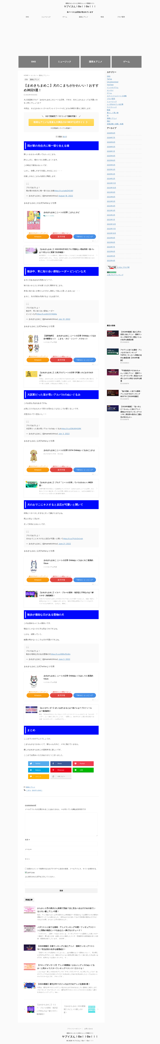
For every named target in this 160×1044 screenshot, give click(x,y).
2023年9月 (111, 192)
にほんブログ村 (123, 267)
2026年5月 (111, 147)
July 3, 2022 (64, 433)
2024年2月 (111, 179)
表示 (64, 137)
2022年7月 (111, 247)
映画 (102, 17)
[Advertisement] (80, 36)
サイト (27, 859)
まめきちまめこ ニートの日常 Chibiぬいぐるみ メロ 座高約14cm (68, 677)
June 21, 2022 (64, 543)
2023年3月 (111, 210)
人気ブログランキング (115, 275)
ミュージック (46, 17)
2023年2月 (111, 215)
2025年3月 (111, 169)
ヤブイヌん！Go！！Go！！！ (80, 6)
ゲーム (65, 17)
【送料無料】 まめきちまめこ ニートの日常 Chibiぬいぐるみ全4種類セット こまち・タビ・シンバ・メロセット (69, 337)
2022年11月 (111, 229)
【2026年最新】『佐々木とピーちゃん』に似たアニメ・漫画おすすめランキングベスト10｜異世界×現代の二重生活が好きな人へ (131, 412)
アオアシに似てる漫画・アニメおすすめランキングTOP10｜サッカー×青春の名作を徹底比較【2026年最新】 (131, 355)
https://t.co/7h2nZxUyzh (73, 538)
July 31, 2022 (64, 319)
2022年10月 (111, 233)
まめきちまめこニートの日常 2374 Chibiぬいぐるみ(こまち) (69, 450)
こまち (28, 790)
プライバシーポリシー (74, 1029)
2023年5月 (111, 201)
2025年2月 (111, 174)
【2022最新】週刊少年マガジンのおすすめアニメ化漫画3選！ (63, 984)
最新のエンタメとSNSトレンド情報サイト (80, 1033)
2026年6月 (111, 142)
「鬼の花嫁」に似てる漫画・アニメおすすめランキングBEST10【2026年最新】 (131, 393)
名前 (27, 840)
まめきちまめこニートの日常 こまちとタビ (61, 212)
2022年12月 (111, 224)
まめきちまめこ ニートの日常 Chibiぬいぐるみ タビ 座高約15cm (68, 561)
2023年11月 (111, 183)
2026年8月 (111, 133)
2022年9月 (111, 238)
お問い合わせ (88, 1029)
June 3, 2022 (64, 659)
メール (28, 849)
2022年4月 (111, 260)
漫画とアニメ (83, 17)
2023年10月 (111, 188)
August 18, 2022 (65, 196)
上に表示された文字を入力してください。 (40, 877)
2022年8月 (111, 242)
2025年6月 (111, 160)
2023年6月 (111, 197)
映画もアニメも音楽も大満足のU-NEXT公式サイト (59, 122)
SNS (27, 17)
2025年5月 (111, 165)
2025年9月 (111, 156)
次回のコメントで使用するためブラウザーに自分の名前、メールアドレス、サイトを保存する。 (62, 869)
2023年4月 (111, 206)
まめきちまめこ (37, 790)
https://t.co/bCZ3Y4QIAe (47, 314)
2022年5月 (111, 256)
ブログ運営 (121, 17)
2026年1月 (111, 151)
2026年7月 (111, 138)
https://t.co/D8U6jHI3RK (71, 428)
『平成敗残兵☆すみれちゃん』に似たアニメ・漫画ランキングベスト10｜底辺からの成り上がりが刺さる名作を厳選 (131, 375)
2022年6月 (111, 251)
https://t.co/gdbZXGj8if (63, 191)
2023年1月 (111, 220)
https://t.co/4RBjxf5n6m (60, 654)
